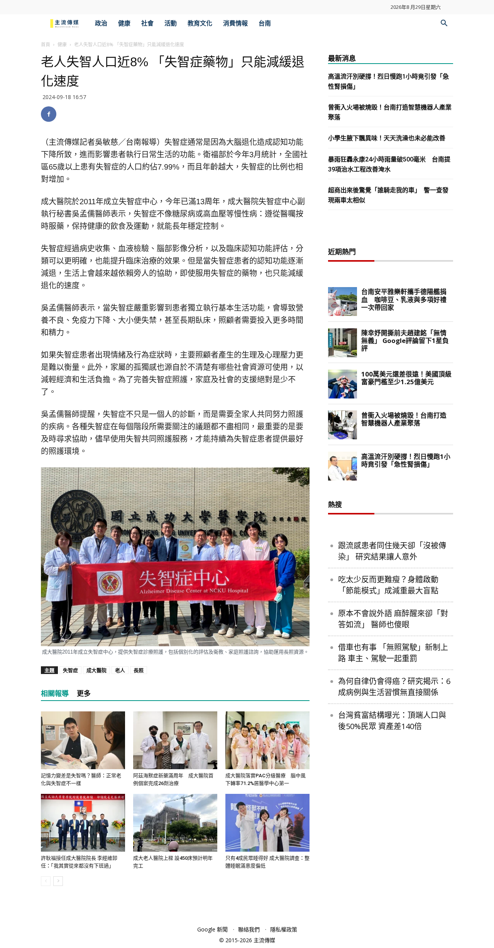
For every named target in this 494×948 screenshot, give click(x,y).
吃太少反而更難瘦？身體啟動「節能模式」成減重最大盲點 (388, 585)
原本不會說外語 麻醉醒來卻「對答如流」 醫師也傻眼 (393, 619)
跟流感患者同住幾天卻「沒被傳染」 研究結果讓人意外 (392, 551)
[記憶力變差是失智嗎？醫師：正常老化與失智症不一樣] (83, 740)
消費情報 (235, 23)
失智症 (70, 670)
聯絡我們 (249, 929)
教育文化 (200, 23)
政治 (101, 23)
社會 (147, 23)
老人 (120, 670)
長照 (139, 670)
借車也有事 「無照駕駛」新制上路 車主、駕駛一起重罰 (393, 653)
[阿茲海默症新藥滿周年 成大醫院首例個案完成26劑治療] (175, 740)
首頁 (45, 44)
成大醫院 (96, 670)
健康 (124, 23)
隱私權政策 (283, 929)
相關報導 (55, 693)
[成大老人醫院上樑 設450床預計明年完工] (175, 823)
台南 (265, 23)
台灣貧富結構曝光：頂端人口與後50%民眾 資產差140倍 (392, 720)
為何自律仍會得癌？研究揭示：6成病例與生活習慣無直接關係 (394, 687)
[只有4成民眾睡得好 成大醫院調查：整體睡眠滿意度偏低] (267, 823)
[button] (444, 24)
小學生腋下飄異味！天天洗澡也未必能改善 (386, 138)
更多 (84, 693)
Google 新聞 (212, 929)
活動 (170, 23)
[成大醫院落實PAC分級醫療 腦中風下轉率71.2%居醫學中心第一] (267, 740)
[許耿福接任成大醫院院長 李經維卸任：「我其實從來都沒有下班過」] (83, 823)
